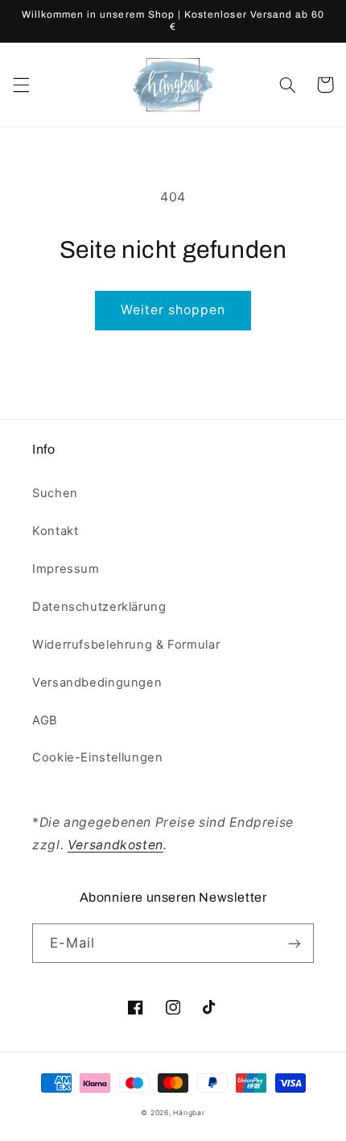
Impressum (66, 569)
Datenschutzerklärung (99, 607)
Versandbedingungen (97, 682)
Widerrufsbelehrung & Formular (126, 644)
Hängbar (188, 1113)
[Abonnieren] (294, 943)
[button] (20, 84)
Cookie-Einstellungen (97, 757)
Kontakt (55, 531)
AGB (45, 720)
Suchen (55, 493)
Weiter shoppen (173, 309)
